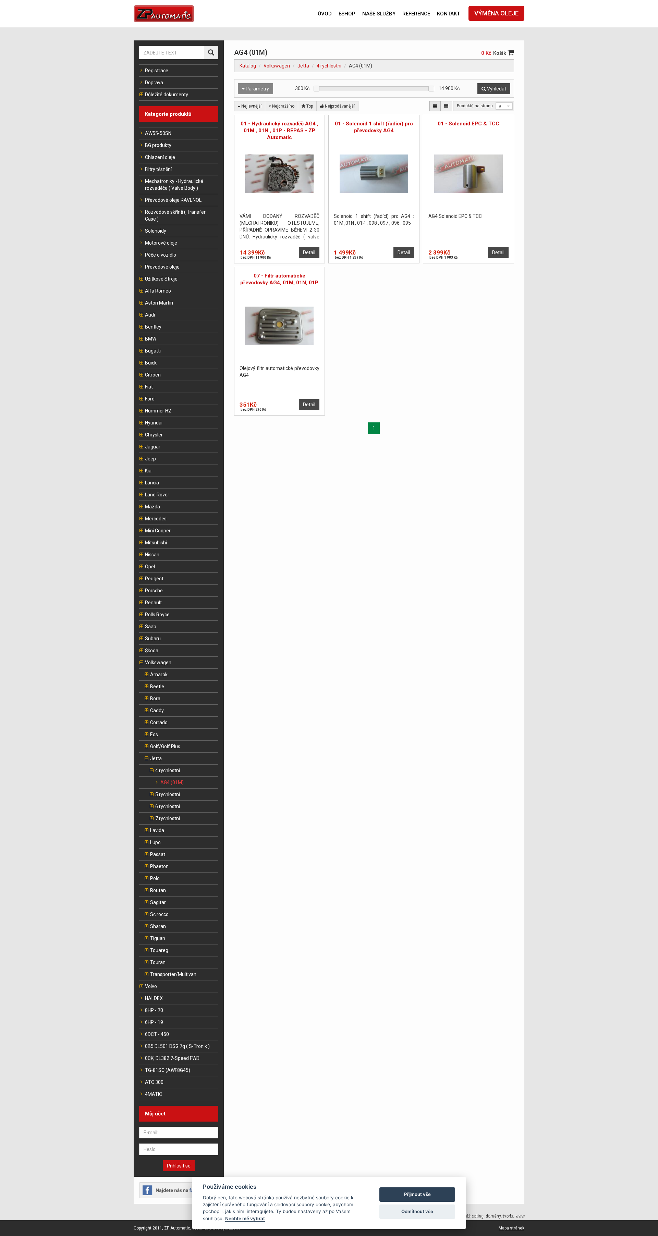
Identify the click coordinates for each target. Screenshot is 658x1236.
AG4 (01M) (172, 782)
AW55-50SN (158, 133)
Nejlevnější (250, 106)
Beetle (157, 686)
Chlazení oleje (160, 157)
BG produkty (158, 145)
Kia (148, 470)
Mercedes (156, 518)
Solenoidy (155, 231)
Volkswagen (158, 662)
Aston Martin (159, 303)
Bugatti (153, 351)
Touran (158, 962)
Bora (155, 698)
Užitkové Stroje (161, 279)
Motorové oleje (161, 243)
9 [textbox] (500, 106)
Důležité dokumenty (166, 94)
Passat (157, 854)
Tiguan (157, 938)
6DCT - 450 (157, 1034)
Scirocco (159, 914)
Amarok (159, 674)
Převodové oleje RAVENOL (173, 200)
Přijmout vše (417, 1194)
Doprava (154, 82)
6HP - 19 (154, 1022)
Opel (150, 566)
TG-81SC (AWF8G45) (167, 1070)
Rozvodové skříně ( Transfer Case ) (175, 215)
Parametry (257, 88)
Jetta (156, 758)
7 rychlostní (167, 818)
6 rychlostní (167, 806)
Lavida (157, 830)
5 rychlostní (167, 794)
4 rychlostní (167, 770)
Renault (153, 602)
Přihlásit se (179, 1166)
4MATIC (153, 1094)
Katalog (248, 66)
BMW (150, 339)
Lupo (155, 842)
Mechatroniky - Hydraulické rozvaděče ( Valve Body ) (174, 184)
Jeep (150, 458)
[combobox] (504, 106)
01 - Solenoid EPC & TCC (468, 124)
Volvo (151, 986)
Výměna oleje (496, 13)
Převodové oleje (162, 267)
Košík (500, 53)
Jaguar (152, 446)
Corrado (159, 722)
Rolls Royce (157, 614)
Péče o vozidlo (160, 255)
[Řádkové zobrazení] (446, 106)
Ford (150, 398)
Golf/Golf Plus (165, 746)
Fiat (149, 387)
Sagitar (158, 902)
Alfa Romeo (158, 291)
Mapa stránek (511, 1228)
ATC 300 (154, 1082)
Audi (150, 315)
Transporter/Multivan (173, 974)
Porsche (154, 590)
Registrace (156, 70)
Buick (151, 363)
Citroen (153, 375)
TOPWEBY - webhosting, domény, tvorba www (481, 1215)
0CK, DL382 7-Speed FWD (172, 1058)
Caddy (157, 710)
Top (309, 106)
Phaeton (159, 866)
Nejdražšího (282, 106)
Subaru (153, 638)
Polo (155, 878)
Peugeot (154, 578)
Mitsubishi (156, 542)
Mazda (152, 506)
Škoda (151, 650)
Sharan (158, 926)
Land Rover (157, 494)
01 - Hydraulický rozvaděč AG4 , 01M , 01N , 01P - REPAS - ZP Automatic (279, 130)
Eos (154, 734)
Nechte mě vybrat (245, 1218)
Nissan (152, 554)
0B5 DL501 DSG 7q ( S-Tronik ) (177, 1046)
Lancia (152, 482)
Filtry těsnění (158, 169)
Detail (309, 252)
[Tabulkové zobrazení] (435, 106)
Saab (150, 626)
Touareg (159, 950)
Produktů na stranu (475, 105)
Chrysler (154, 434)
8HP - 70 (154, 1010)
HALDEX (154, 998)
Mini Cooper (158, 530)
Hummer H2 (158, 410)
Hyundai (153, 422)
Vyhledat (496, 88)
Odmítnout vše (417, 1211)
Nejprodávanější (339, 106)
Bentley (153, 327)
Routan (158, 890)
